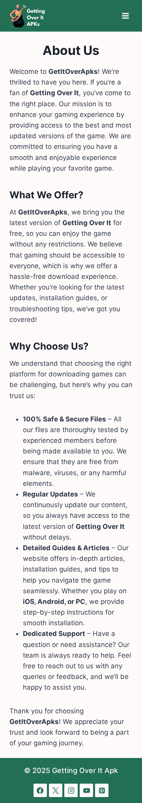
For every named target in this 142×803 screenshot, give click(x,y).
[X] (55, 790)
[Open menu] (125, 15)
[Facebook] (40, 790)
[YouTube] (86, 790)
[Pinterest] (101, 790)
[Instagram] (71, 790)
